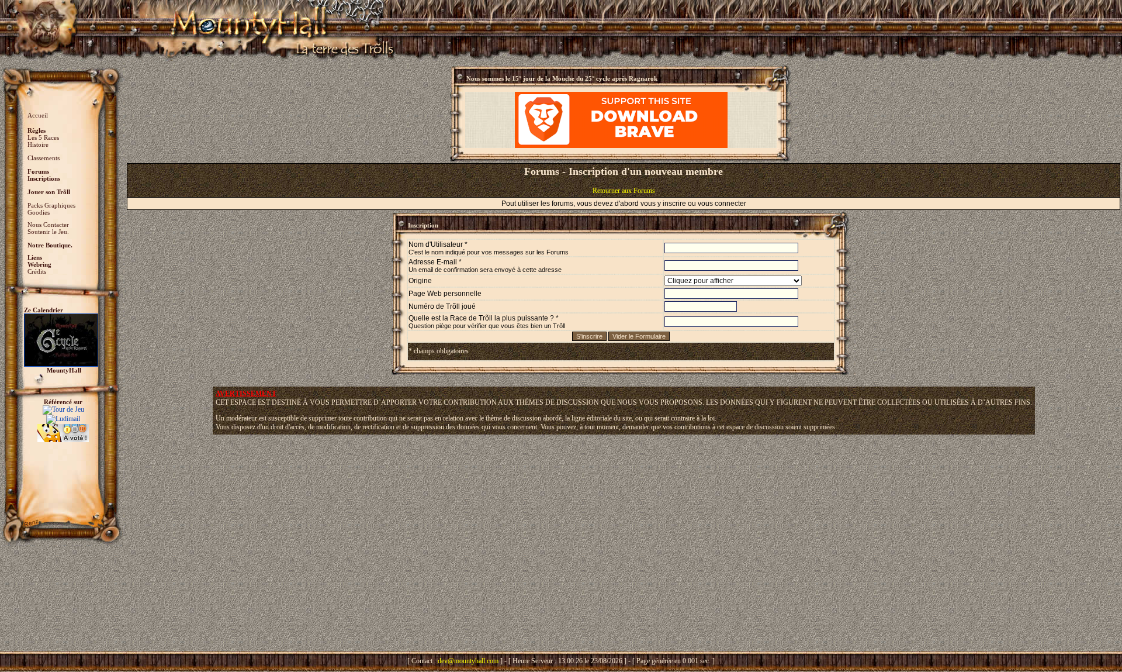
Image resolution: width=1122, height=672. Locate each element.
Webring (39, 264)
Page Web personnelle (445, 294)
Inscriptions (43, 178)
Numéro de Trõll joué (442, 306)
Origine (420, 281)
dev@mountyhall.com (468, 661)
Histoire (38, 144)
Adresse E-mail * (485, 265)
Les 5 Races (43, 137)
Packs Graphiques (51, 205)
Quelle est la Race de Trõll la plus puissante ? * (486, 321)
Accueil (37, 115)
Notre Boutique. (49, 245)
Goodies (38, 212)
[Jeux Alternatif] (63, 428)
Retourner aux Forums (624, 191)
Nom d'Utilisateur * (488, 248)
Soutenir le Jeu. (48, 231)
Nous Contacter (48, 224)
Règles (36, 130)
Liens (34, 257)
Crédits (36, 271)
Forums (38, 171)
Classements (43, 157)
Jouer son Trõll (48, 191)
